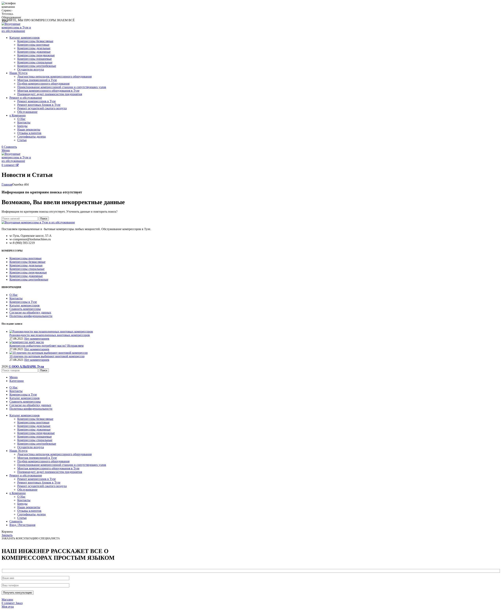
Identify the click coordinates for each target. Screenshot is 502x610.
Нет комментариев (36, 338)
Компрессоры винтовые (33, 44)
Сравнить (15, 521)
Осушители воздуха (30, 69)
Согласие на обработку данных (30, 312)
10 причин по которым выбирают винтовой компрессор (47, 356)
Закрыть (7, 535)
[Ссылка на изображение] (38, 222)
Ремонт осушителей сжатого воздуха (42, 108)
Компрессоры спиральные (34, 62)
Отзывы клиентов (29, 133)
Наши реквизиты (28, 129)
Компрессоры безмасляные (35, 41)
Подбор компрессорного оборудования (43, 83)
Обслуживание (27, 111)
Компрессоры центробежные (36, 66)
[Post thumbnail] (51, 331)
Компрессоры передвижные (36, 55)
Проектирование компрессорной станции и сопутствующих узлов (61, 87)
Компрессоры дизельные (33, 48)
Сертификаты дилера (31, 136)
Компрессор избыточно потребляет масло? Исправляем (46, 345)
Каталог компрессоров (24, 305)
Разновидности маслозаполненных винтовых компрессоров (49, 335)
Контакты (23, 122)
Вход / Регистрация (22, 525)
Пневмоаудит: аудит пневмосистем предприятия (49, 94)
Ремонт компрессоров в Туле (36, 101)
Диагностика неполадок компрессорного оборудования (54, 76)
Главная (7, 184)
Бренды (22, 126)
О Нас (21, 119)
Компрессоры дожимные (34, 51)
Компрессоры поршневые (34, 58)
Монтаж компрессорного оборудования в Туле (48, 90)
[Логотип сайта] (18, 31)
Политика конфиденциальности (30, 316)
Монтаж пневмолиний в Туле (37, 80)
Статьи (22, 140)
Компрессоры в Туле (23, 302)
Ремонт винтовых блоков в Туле (38, 104)
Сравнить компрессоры (25, 309)
